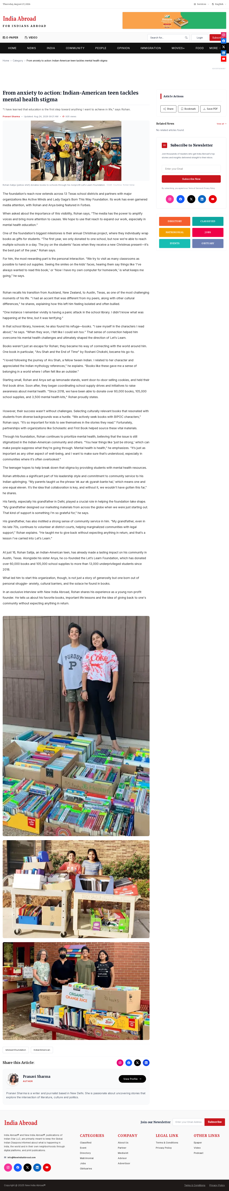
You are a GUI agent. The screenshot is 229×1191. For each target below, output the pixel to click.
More (213, 48)
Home (12, 48)
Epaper (198, 1142)
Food (200, 48)
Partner (122, 1147)
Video (197, 1147)
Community (75, 48)
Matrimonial (175, 232)
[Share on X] (137, 1062)
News (31, 48)
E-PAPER (12, 37)
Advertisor (124, 1163)
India (51, 48)
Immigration (150, 48)
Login (200, 37)
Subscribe (218, 37)
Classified (207, 221)
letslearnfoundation (16, 1049)
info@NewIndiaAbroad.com (22, 1157)
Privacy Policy (164, 1147)
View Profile (130, 1078)
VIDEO (33, 37)
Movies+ (178, 48)
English (219, 4)
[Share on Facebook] (128, 1062)
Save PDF (212, 108)
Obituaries (86, 1168)
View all (220, 124)
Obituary (208, 243)
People (100, 48)
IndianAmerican (42, 1049)
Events (175, 243)
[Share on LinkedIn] (146, 1062)
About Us (123, 1142)
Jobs (208, 232)
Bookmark (190, 108)
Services (201, 4)
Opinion (123, 48)
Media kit (123, 1152)
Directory (175, 221)
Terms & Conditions (167, 1142)
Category (18, 60)
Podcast (198, 1152)
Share (170, 108)
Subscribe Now (191, 179)
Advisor (122, 1158)
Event (83, 1147)
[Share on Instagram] (120, 1062)
